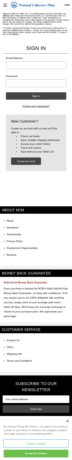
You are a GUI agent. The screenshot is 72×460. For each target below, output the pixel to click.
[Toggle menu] (5, 5)
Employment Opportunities (22, 247)
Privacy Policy (15, 241)
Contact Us (13, 340)
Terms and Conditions (19, 360)
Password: (12, 76)
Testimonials (14, 234)
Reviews (11, 254)
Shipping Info (14, 353)
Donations (12, 227)
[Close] (68, 421)
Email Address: (14, 58)
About (10, 220)
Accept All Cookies (36, 453)
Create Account (26, 161)
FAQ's (10, 347)
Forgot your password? (36, 106)
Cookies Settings (36, 443)
